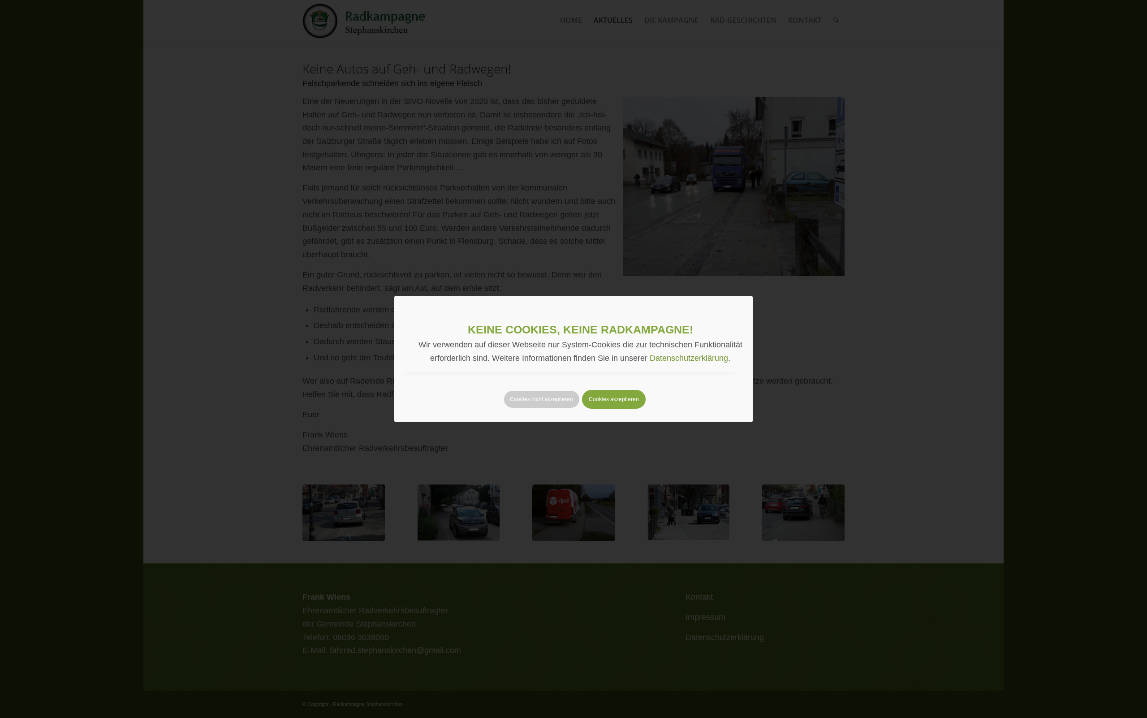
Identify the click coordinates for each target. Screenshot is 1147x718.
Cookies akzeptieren (614, 399)
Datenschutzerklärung (689, 358)
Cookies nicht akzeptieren (541, 399)
